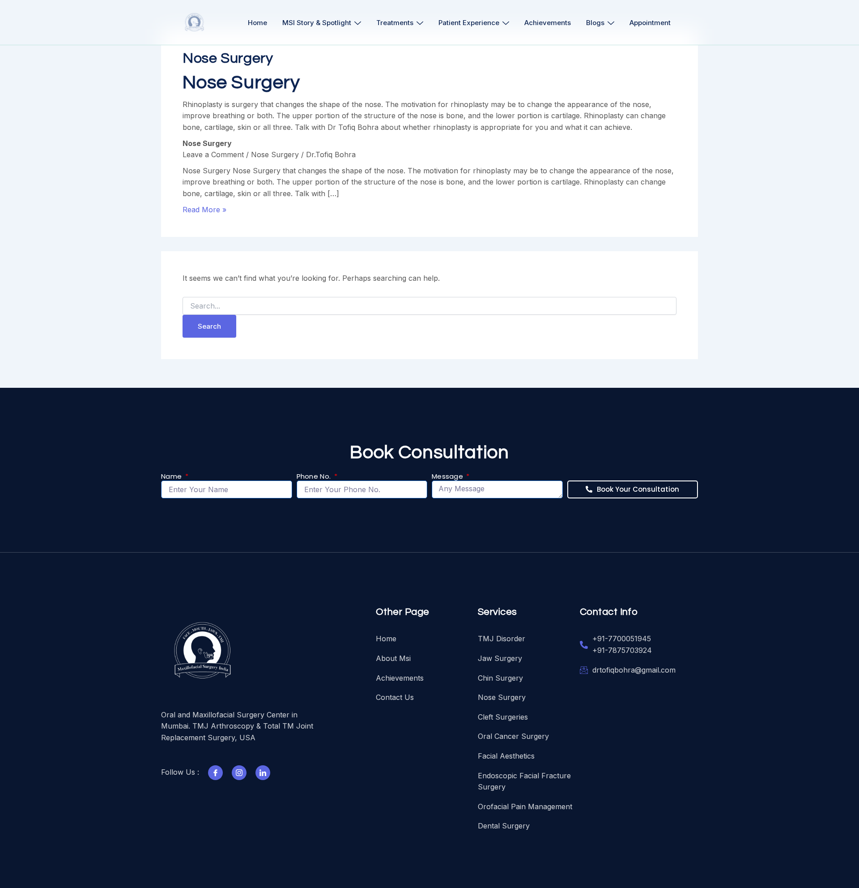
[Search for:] (429, 306)
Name (172, 476)
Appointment (650, 22)
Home (257, 22)
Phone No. (315, 476)
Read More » (204, 209)
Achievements (547, 22)
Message (448, 476)
